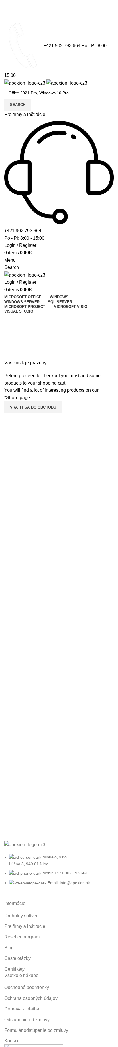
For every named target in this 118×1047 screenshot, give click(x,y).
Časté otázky (17, 958)
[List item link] (59, 873)
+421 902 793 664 (62, 45)
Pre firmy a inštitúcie (24, 114)
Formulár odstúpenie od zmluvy (36, 1030)
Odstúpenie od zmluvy (27, 1019)
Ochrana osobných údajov (31, 998)
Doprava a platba (21, 1008)
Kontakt (59, 319)
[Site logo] (25, 82)
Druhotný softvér (21, 915)
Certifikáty (14, 969)
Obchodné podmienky (26, 987)
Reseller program (22, 936)
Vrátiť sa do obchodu (33, 407)
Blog (9, 947)
